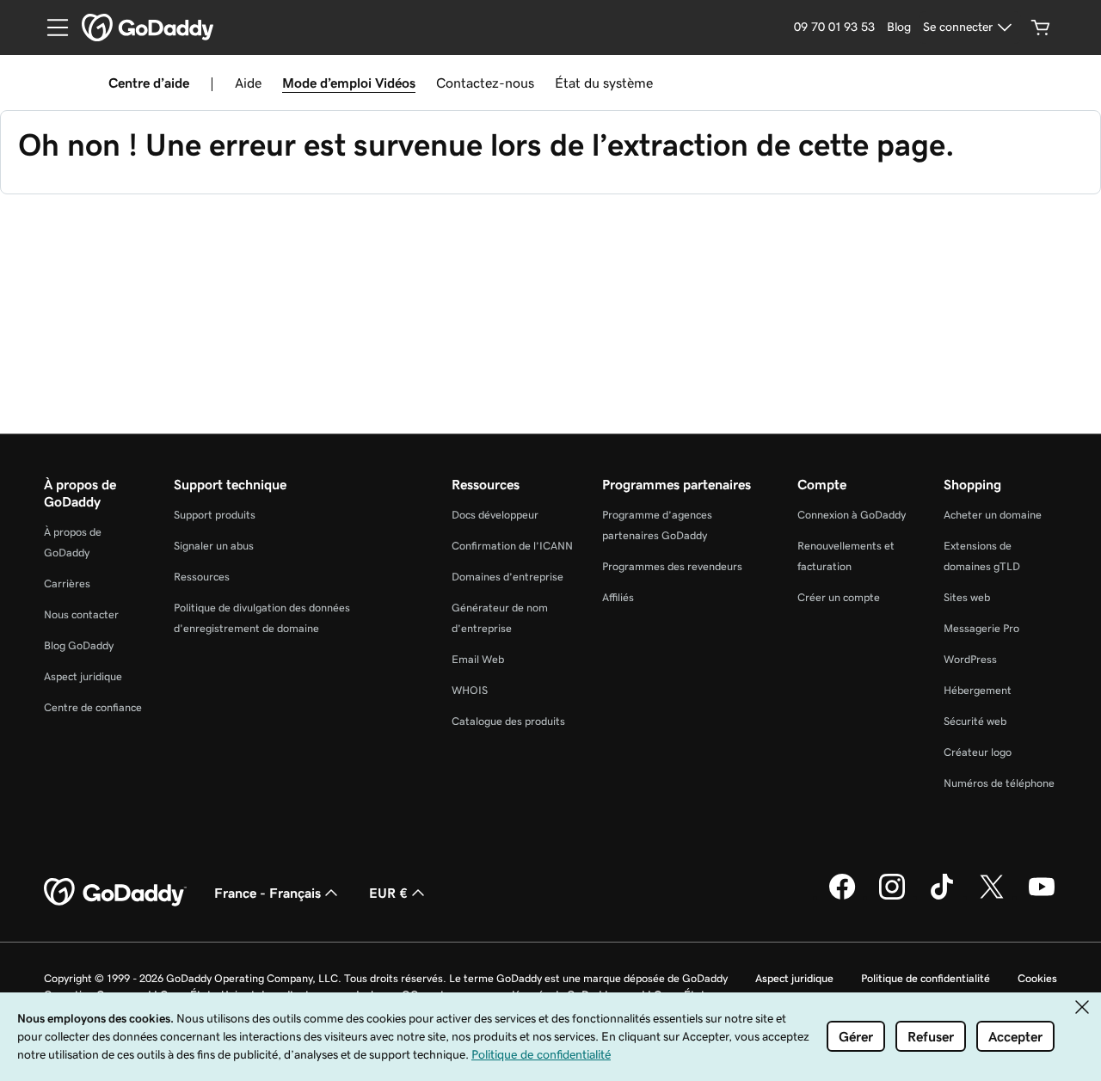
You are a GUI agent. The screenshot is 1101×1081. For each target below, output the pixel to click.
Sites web (967, 597)
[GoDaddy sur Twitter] (991, 897)
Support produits (214, 514)
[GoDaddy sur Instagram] (891, 897)
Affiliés (618, 597)
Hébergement (978, 690)
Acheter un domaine (993, 514)
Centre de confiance (93, 707)
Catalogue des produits (508, 721)
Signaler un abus (214, 545)
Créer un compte (838, 597)
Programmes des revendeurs (672, 566)
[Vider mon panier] (1041, 27)
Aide (248, 82)
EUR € (388, 893)
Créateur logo (978, 752)
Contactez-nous (485, 82)
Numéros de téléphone (999, 783)
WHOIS (470, 690)
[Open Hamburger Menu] (51, 27)
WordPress (970, 659)
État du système (604, 82)
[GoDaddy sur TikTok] (941, 897)
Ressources (202, 576)
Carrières (67, 583)
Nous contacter (81, 614)
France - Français (267, 893)
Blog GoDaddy (79, 645)
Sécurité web (975, 721)
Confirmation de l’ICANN (512, 545)
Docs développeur (495, 514)
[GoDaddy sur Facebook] (842, 897)
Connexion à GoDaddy (851, 514)
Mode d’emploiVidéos (348, 82)
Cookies (1037, 978)
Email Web (478, 659)
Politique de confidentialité (925, 978)
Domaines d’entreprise (507, 576)
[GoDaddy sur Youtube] (1041, 897)
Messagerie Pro (981, 628)
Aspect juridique (83, 676)
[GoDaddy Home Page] (115, 892)
